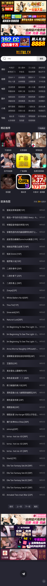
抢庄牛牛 (42, 72)
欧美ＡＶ (31, 77)
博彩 (3, 69)
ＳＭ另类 (42, 81)
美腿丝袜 (11, 101)
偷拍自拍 (21, 87)
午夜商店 (21, 116)
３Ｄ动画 (42, 77)
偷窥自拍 (11, 97)
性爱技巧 (42, 111)
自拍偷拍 (21, 77)
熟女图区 (31, 101)
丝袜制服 (21, 81)
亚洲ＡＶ (11, 77)
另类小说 (21, 111)
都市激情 (11, 106)
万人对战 (31, 67)
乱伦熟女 (31, 91)
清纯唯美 (21, 101)
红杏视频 (11, 120)
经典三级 (21, 91)
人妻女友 (31, 106)
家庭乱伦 (21, 106)
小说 (3, 108)
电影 (3, 88)
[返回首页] (43, 581)
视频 (3, 79)
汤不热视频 (42, 116)
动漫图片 (42, 97)
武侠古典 (42, 106)
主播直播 (31, 81)
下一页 (27, 506)
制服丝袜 (11, 91)
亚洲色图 (21, 97)
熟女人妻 (11, 81)
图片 (3, 98)
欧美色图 (31, 97)
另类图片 (42, 101)
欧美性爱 (42, 87)
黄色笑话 (31, 111)
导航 (3, 118)
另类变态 (42, 91)
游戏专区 (42, 67)
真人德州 (21, 67)
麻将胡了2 (12, 72)
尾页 (35, 506)
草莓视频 (31, 116)
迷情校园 (11, 111)
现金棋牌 (31, 72)
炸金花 (21, 72)
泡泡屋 (21, 120)
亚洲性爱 (11, 87)
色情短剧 (31, 120)
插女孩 (11, 116)
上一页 (19, 506)
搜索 (41, 58)
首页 (11, 506)
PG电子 (11, 67)
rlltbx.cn (23, 52)
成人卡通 (31, 87)
